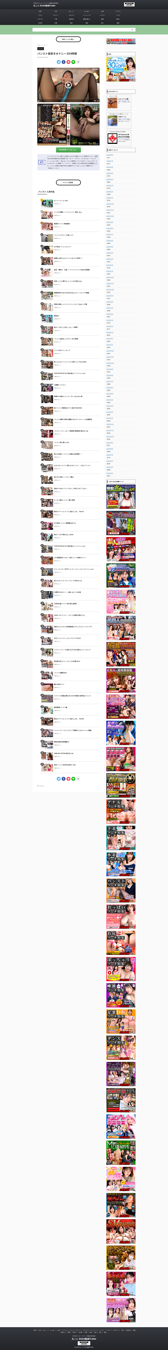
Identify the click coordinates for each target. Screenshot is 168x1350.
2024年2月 (109, 338)
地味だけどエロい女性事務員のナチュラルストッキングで (73, 627)
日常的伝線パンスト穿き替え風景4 (65, 604)
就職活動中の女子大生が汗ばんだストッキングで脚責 (71, 293)
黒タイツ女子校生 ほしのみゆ (63, 534)
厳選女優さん (87, 19)
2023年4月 (109, 400)
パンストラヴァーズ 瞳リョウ (63, 235)
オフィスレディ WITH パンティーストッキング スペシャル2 (73, 569)
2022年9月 (109, 442)
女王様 (40, 23)
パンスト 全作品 (67, 182)
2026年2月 (109, 191)
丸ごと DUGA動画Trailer (44, 5)
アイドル (118, 11)
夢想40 (56, 316)
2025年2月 (109, 265)
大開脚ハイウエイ (60, 385)
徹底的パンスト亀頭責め (62, 224)
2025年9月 (109, 222)
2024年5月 (109, 320)
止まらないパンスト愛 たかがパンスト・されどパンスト (72, 465)
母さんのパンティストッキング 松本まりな (68, 581)
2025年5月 (109, 247)
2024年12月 (110, 277)
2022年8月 (109, 449)
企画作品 (71, 19)
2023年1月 (109, 418)
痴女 (87, 23)
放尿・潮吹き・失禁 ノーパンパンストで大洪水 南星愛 (72, 270)
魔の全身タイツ (59, 684)
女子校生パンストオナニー (63, 247)
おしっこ (71, 11)
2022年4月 (109, 473)
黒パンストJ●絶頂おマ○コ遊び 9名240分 (68, 408)
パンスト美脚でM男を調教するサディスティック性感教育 (73, 419)
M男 (40, 11)
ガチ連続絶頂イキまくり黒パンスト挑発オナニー (70, 557)
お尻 (102, 11)
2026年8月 (109, 155)
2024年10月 (110, 289)
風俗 (118, 23)
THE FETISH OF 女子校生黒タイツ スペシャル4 (69, 373)
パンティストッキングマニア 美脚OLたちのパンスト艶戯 (72, 730)
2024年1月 (109, 344)
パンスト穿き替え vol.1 (61, 442)
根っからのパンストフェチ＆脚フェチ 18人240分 (70, 362)
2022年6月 (109, 461)
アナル (40, 15)
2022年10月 (110, 436)
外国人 (118, 19)
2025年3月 (109, 259)
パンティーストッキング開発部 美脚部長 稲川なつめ (71, 431)
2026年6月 (109, 167)
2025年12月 (110, 204)
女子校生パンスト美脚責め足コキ (65, 523)
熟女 (71, 23)
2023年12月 (110, 351)
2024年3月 (109, 332)
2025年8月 (109, 228)
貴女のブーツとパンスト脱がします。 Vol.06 (69, 719)
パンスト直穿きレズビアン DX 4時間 (66, 339)
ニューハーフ (87, 15)
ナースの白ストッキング (62, 350)
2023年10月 (110, 363)
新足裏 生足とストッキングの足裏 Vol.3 (67, 661)
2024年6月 (109, 314)
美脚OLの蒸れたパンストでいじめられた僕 (68, 396)
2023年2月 (109, 412)
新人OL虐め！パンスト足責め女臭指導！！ (68, 454)
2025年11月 (110, 210)
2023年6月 (109, 387)
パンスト (102, 15)
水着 (56, 23)
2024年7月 (109, 308)
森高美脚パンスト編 (60, 707)
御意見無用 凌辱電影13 (61, 742)
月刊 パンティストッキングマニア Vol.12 (67, 638)
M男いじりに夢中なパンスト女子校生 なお (68, 281)
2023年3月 (109, 406)
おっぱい (86, 11)
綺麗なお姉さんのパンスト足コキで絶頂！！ (68, 258)
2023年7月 (109, 381)
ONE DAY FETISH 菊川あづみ (64, 753)
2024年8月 (109, 302)
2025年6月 (109, 240)
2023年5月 (109, 393)
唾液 (102, 19)
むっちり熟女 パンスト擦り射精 (64, 500)
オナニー (55, 15)
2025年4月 (109, 253)
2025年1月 (109, 271)
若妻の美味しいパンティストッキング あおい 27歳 (70, 304)
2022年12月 (110, 424)
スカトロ (71, 15)
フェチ (118, 15)
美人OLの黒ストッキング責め (64, 477)
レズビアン (40, 19)
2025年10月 (110, 216)
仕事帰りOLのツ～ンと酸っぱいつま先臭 (67, 592)
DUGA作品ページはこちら (67, 150)
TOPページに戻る (68, 39)
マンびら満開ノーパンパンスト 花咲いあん (68, 212)
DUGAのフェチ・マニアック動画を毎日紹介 (84, 1336)
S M (56, 11)
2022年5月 (109, 467)
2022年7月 (109, 455)
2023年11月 (110, 357)
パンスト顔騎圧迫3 (60, 673)
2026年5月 (109, 173)
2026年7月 (109, 161)
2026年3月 (109, 185)
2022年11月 (110, 430)
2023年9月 (109, 369)
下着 (56, 19)
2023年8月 (109, 375)
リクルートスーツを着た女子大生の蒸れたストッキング (72, 650)
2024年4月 (109, 326)
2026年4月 (109, 179)
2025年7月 (109, 234)
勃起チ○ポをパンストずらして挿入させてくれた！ (71, 488)
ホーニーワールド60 (61, 201)
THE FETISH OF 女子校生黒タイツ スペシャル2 (69, 546)
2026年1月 (109, 198)
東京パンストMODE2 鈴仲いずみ (65, 765)
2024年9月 (109, 295)
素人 (102, 23)
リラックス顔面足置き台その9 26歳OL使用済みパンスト (72, 696)
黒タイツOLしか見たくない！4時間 (65, 327)
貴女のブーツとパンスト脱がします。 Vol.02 (69, 511)
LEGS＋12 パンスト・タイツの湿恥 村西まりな (69, 615)
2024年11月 (110, 283)
